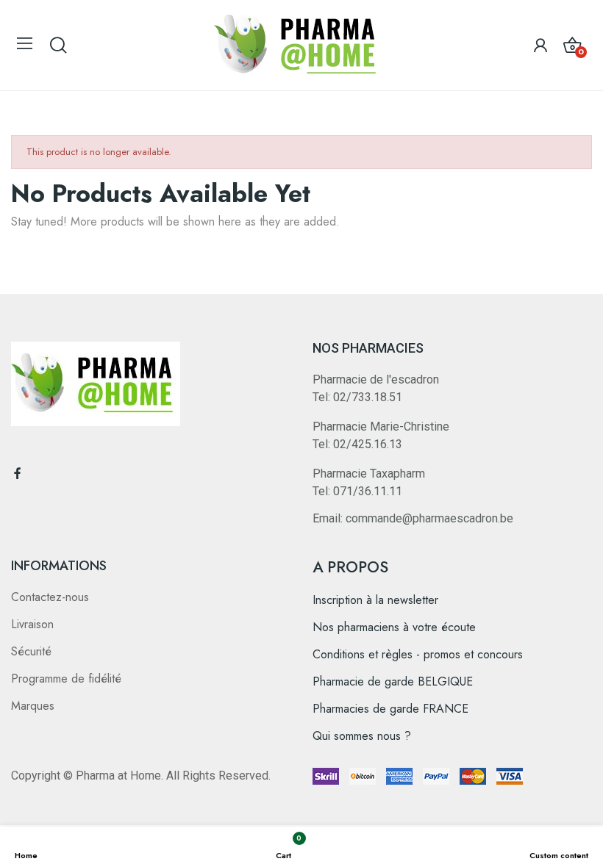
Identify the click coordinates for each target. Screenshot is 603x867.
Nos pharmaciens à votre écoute (394, 627)
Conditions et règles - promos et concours (418, 654)
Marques (32, 705)
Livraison (32, 624)
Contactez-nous (50, 597)
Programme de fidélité (66, 678)
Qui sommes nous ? (362, 735)
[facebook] (17, 474)
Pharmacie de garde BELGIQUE (393, 681)
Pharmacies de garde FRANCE (390, 708)
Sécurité (31, 651)
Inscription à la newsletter (375, 599)
